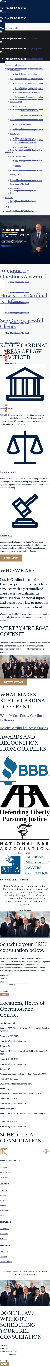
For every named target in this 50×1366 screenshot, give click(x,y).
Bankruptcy (6, 602)
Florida (3, 1263)
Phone (3, 1046)
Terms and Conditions (11, 1339)
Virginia (3, 1273)
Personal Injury (8, 539)
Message (4, 1058)
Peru (2, 1283)
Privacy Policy (6, 1329)
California (4, 1258)
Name (3, 1043)
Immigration (6, 476)
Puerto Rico (5, 1278)
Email (2, 1049)
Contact (3, 1324)
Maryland (4, 1268)
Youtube (3, 1306)
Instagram (4, 1296)
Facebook (4, 1301)
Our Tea (3, 1319)
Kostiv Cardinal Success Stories (24, 795)
